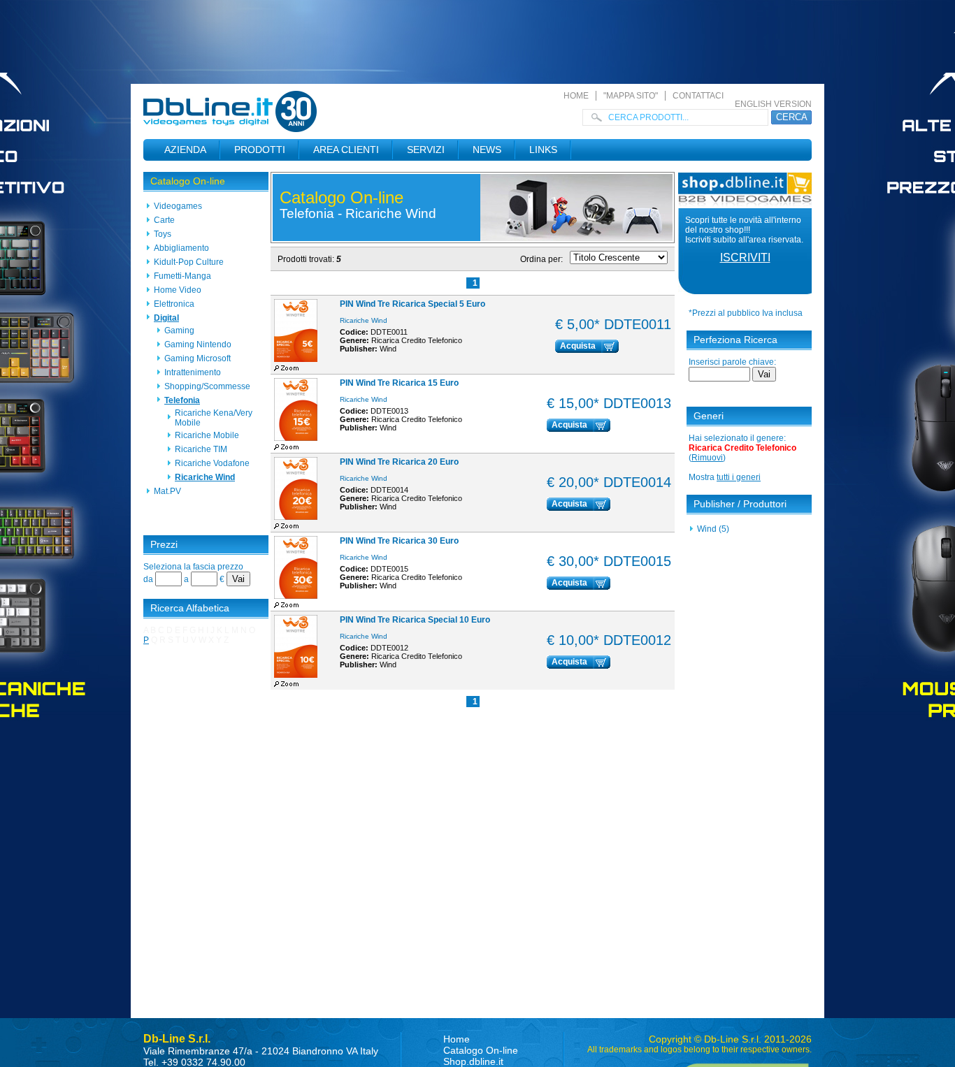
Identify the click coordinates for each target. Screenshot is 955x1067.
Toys (162, 234)
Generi (709, 415)
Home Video (177, 290)
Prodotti (259, 149)
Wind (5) (713, 529)
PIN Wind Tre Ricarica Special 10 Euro (415, 620)
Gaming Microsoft (197, 358)
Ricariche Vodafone (212, 463)
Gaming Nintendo (197, 344)
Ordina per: (541, 259)
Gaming (179, 330)
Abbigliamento (181, 248)
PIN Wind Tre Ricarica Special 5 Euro (412, 304)
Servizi (426, 149)
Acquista (578, 346)
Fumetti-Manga (182, 276)
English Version (773, 104)
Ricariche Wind (205, 477)
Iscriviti (745, 257)
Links (543, 149)
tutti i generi (739, 477)
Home (576, 96)
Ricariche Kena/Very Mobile (213, 418)
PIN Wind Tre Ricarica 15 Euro (399, 383)
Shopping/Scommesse (207, 386)
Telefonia (182, 400)
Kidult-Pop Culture (189, 262)
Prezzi (164, 544)
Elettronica (174, 304)
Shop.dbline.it (473, 1061)
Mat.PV (167, 491)
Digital (166, 318)
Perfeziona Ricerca (735, 339)
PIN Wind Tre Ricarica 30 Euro (399, 541)
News (487, 149)
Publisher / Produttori (740, 503)
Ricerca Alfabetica (189, 608)
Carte (164, 220)
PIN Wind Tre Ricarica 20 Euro (399, 462)
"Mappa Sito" (630, 96)
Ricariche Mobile (207, 435)
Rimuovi (707, 458)
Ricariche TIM (201, 449)
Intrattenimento (192, 372)
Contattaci (698, 96)
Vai (238, 579)
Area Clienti (346, 149)
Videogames (178, 206)
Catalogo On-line (187, 181)
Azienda (185, 149)
